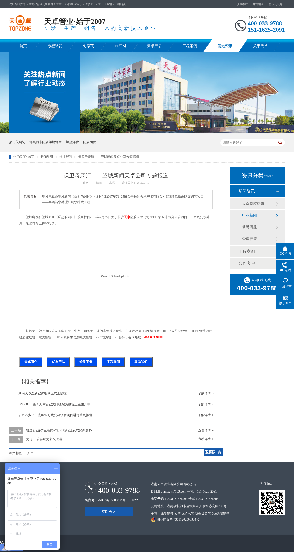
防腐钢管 (89, 142)
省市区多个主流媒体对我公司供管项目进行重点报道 (55, 415)
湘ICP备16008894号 (111, 500)
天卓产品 (154, 46)
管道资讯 (225, 46)
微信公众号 (276, 4)
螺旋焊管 (72, 142)
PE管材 (120, 46)
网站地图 (258, 4)
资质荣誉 (85, 361)
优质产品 (58, 361)
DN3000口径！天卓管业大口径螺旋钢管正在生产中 (54, 404)
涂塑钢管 (55, 46)
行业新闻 (66, 157)
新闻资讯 (47, 157)
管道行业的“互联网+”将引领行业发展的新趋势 (59, 430)
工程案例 (189, 46)
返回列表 (213, 452)
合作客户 (246, 263)
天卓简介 (30, 361)
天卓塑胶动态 (253, 204)
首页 (23, 46)
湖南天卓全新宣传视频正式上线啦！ (44, 393)
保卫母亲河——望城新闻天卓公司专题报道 (108, 157)
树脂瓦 (88, 46)
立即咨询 (109, 511)
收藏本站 (242, 4)
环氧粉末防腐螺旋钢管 (45, 142)
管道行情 (249, 239)
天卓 (127, 217)
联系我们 (141, 361)
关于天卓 (260, 46)
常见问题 (249, 227)
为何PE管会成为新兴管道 (44, 439)
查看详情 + (206, 430)
